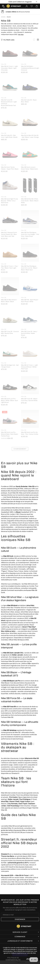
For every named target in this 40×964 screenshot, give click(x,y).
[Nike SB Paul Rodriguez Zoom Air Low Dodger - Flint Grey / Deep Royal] (30, 211)
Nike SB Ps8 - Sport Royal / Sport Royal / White (29, 300)
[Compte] (26, 6)
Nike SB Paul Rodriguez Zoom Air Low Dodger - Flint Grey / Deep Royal (30, 234)
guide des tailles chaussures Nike (13, 830)
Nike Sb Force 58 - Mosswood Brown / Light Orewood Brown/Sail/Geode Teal (9, 102)
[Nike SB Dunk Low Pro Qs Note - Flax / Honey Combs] (30, 411)
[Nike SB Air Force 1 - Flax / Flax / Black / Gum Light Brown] (10, 245)
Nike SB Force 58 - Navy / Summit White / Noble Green (29, 333)
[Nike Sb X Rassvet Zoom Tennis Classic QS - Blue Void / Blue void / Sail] (10, 211)
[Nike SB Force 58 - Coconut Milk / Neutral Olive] (10, 310)
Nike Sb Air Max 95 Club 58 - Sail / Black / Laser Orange (30, 136)
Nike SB (3, 64)
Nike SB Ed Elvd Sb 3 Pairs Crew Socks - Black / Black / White (30, 200)
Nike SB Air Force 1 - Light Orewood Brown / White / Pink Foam (29, 367)
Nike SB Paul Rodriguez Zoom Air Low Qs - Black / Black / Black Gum (29, 268)
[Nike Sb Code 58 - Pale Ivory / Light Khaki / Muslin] (10, 114)
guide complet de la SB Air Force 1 (23, 884)
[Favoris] (31, 6)
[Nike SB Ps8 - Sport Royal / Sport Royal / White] (30, 278)
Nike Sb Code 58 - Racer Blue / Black (29, 101)
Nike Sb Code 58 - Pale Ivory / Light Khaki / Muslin (9, 136)
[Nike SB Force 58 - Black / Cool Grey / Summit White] (30, 377)
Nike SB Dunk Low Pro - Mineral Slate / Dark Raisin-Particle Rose (9, 434)
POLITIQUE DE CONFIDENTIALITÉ (13, 959)
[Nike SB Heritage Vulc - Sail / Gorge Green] (10, 344)
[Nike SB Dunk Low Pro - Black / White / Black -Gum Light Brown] (10, 377)
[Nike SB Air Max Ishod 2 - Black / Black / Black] (10, 278)
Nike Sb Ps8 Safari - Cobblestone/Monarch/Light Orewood (30, 68)
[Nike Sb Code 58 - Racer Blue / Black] (30, 79)
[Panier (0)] (36, 6)
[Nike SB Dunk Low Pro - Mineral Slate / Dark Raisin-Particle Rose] (10, 412)
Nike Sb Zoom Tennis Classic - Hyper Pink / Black (9, 168)
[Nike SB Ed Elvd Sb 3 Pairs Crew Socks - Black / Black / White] (30, 177)
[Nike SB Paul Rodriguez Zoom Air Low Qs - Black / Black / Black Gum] (30, 245)
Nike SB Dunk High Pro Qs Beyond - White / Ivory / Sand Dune (9, 200)
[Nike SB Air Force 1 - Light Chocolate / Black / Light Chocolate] (10, 45)
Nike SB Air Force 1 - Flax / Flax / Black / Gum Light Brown (9, 268)
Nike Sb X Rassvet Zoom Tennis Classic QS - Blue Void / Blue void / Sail (9, 234)
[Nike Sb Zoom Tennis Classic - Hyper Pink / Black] (10, 146)
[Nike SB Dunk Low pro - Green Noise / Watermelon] (30, 146)
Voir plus (20, 34)
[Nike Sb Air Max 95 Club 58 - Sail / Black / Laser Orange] (30, 114)
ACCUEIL (3, 16)
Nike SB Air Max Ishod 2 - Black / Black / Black (9, 300)
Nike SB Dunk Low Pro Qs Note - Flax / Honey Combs (29, 433)
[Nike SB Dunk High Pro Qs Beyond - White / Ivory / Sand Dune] (10, 177)
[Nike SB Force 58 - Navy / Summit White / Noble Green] (30, 310)
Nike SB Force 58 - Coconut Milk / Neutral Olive (10, 332)
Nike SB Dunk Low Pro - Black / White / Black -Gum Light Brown (9, 400)
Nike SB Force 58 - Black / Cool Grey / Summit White (29, 399)
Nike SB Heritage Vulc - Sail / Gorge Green (10, 366)
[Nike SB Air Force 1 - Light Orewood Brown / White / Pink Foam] (30, 344)
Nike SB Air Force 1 (32, 882)
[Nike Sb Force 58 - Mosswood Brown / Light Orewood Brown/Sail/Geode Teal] (10, 79)
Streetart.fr (8, 6)
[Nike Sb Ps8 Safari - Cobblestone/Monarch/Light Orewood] (30, 45)
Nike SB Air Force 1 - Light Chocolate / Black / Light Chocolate (9, 68)
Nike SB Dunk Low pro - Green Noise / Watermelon (29, 168)
